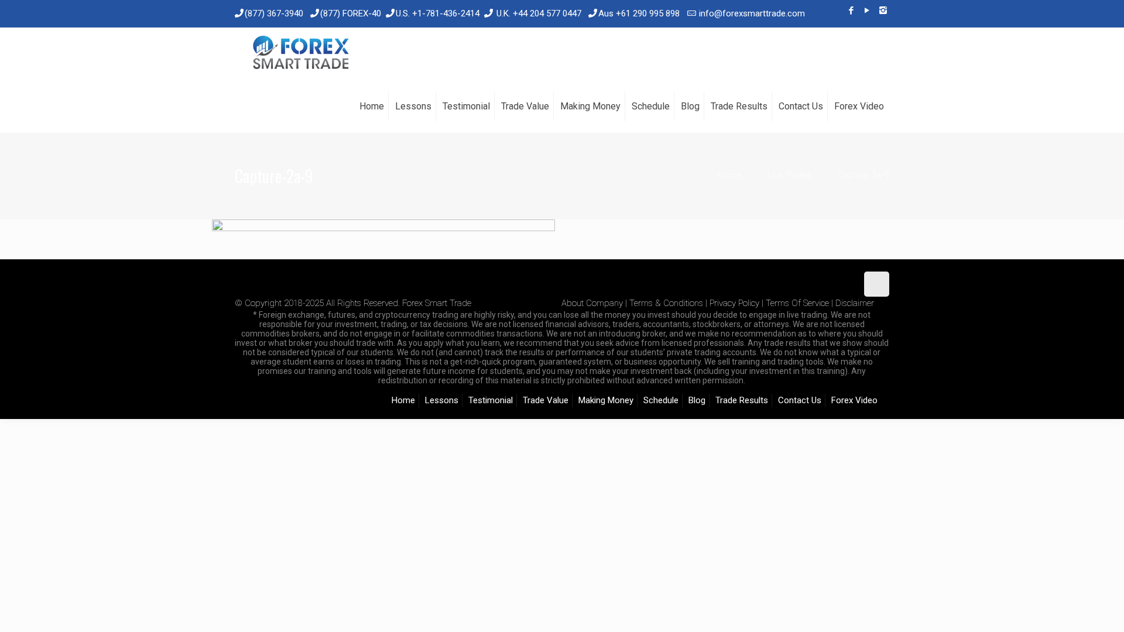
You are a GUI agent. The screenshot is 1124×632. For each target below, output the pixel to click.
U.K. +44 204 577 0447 (538, 13)
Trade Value (545, 400)
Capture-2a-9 (863, 175)
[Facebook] (851, 10)
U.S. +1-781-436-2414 (437, 13)
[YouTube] (867, 10)
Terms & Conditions (666, 303)
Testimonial (490, 400)
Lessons (441, 400)
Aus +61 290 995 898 (639, 13)
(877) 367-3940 (274, 13)
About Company (592, 303)
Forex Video (854, 400)
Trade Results (741, 400)
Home (729, 175)
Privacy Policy (734, 303)
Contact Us (799, 400)
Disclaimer (854, 303)
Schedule (660, 400)
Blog (696, 400)
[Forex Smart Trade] (300, 54)
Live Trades (789, 175)
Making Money (605, 400)
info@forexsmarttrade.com (752, 13)
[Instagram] (883, 10)
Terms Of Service (797, 303)
